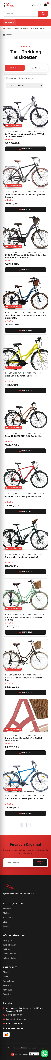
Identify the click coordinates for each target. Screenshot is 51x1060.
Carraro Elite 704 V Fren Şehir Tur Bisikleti (24, 798)
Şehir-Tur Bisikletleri (22, 131)
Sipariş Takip (8, 940)
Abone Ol (40, 863)
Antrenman (7, 990)
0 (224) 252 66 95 (14, 1015)
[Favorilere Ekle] (44, 99)
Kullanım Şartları (9, 958)
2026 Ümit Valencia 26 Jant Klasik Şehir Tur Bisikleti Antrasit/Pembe (25, 256)
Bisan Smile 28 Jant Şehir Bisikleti (21, 376)
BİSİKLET (8, 131)
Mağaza (6, 913)
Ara (43, 15)
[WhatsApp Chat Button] (44, 1053)
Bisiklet (6, 972)
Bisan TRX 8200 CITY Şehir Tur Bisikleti (23, 436)
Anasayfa (9, 35)
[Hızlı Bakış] (44, 105)
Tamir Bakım (8, 994)
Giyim (5, 976)
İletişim (6, 926)
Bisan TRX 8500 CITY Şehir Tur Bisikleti (23, 496)
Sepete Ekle (26, 149)
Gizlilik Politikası (9, 954)
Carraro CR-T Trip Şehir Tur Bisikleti (21, 557)
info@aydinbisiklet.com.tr (17, 1019)
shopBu (17, 1048)
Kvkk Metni (8, 949)
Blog (5, 922)
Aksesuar (7, 985)
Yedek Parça (8, 981)
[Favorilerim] (39, 5)
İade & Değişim (9, 945)
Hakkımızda (8, 917)
